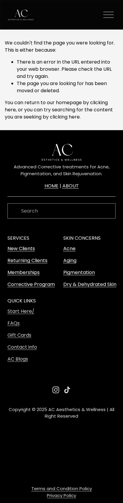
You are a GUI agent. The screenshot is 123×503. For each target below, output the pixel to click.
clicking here (65, 116)
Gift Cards (19, 335)
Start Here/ (20, 311)
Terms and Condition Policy (61, 488)
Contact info (22, 347)
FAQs (13, 323)
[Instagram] (55, 389)
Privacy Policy (61, 495)
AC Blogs (17, 359)
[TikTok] (67, 389)
